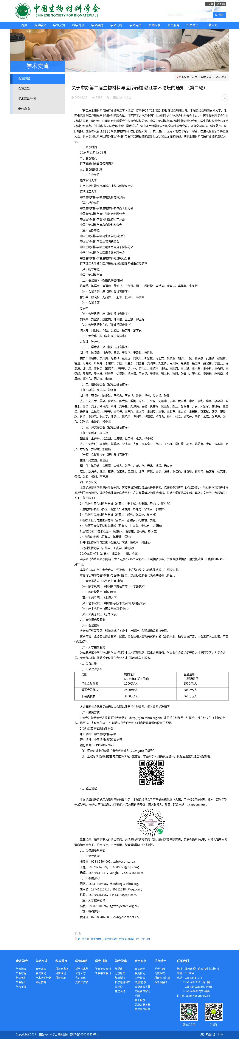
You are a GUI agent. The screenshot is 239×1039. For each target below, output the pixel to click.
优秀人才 (80, 973)
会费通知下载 (142, 987)
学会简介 (21, 969)
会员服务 (173, 25)
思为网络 (205, 1034)
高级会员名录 (142, 1005)
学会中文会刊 (103, 973)
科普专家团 (62, 969)
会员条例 (140, 969)
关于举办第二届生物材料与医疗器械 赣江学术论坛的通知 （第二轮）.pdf (114, 939)
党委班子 (120, 969)
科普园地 (60, 978)
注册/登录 (140, 982)
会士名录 (140, 1000)
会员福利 (140, 973)
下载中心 (212, 25)
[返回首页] (65, 11)
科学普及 (78, 25)
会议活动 (24, 88)
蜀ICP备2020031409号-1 (84, 1034)
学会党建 (135, 25)
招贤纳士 (192, 25)
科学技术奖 (81, 969)
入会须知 (140, 978)
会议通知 (24, 78)
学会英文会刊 (103, 969)
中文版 (209, 4)
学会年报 (21, 987)
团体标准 (154, 25)
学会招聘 (159, 969)
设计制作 (218, 1034)
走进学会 (40, 25)
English (220, 4)
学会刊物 (116, 25)
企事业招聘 (160, 982)
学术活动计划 (27, 99)
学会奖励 (97, 25)
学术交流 (59, 25)
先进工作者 (81, 982)
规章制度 (120, 978)
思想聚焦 (120, 973)
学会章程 (21, 973)
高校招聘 (159, 973)
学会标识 (21, 982)
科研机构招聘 (162, 978)
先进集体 (80, 978)
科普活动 (60, 973)
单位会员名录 (142, 1009)
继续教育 (24, 109)
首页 (24, 25)
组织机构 (21, 978)
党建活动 (120, 991)
